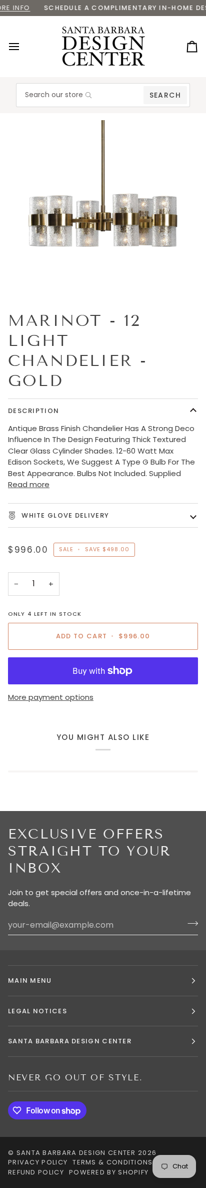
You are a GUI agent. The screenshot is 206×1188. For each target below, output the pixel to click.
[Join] (190, 924)
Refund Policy (36, 1172)
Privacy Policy (38, 1162)
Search (165, 95)
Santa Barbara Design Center (76, 1152)
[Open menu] (23, 46)
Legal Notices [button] (37, 1011)
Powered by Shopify (108, 1172)
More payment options (51, 697)
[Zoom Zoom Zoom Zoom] (103, 207)
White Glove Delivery (64, 515)
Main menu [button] (30, 980)
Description (33, 411)
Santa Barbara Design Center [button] (70, 1041)
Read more (29, 484)
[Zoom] (34, 276)
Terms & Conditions (112, 1162)
